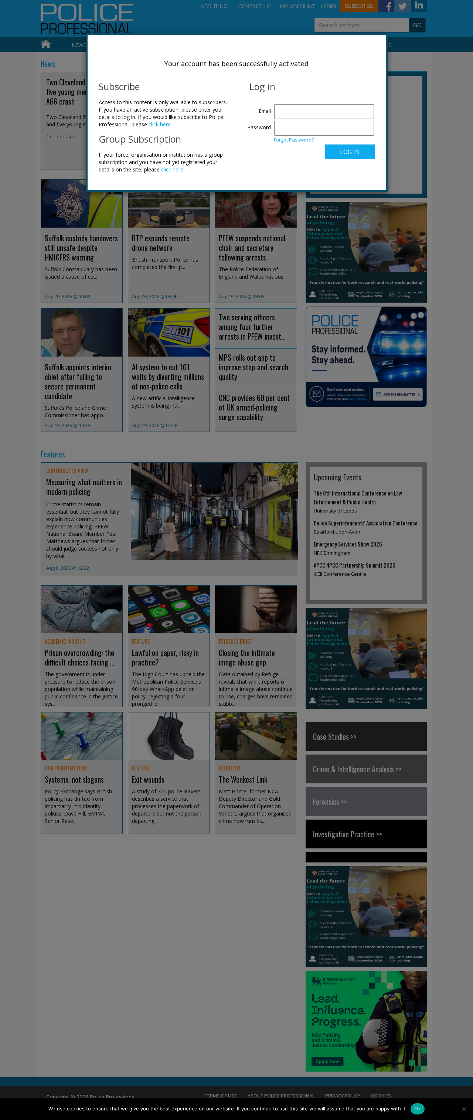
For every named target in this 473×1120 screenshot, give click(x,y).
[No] (463, 1109)
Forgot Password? (294, 139)
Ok (417, 1109)
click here (160, 124)
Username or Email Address (257, 107)
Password (259, 127)
